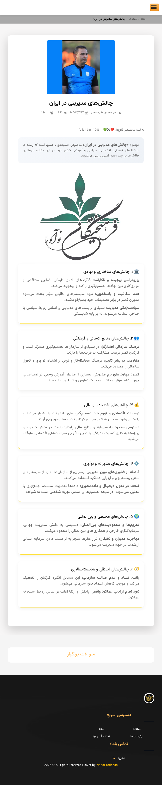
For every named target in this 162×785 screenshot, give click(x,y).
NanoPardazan (107, 765)
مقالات (133, 19)
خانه (143, 19)
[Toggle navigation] (154, 7)
